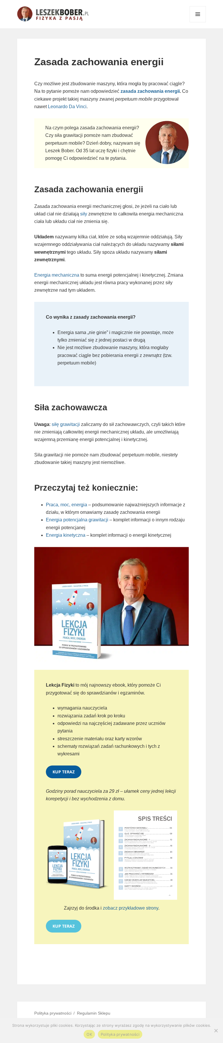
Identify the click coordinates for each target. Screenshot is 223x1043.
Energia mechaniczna (56, 275)
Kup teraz (64, 771)
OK (89, 1034)
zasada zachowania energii (150, 91)
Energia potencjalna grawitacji (77, 519)
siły (83, 213)
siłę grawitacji (66, 424)
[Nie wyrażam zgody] (216, 1030)
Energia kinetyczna (65, 535)
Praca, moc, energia (66, 504)
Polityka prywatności (52, 1013)
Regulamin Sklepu (93, 1013)
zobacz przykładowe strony (130, 908)
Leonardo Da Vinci (67, 106)
